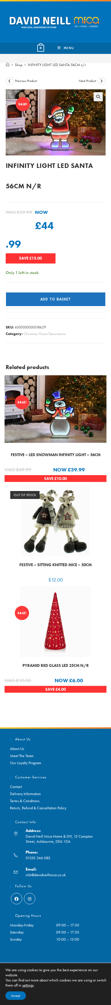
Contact (16, 786)
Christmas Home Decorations (45, 333)
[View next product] (102, 81)
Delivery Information (25, 793)
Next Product (87, 81)
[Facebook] (16, 898)
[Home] (7, 64)
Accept (15, 995)
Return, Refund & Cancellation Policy (38, 807)
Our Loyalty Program (25, 762)
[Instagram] (29, 898)
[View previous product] (10, 81)
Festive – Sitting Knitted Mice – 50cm (55, 564)
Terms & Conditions (25, 800)
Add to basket (55, 299)
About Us (17, 748)
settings (28, 985)
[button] (98, 96)
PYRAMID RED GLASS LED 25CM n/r (55, 665)
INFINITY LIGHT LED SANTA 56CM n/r (57, 64)
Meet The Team (22, 755)
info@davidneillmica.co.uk (46, 874)
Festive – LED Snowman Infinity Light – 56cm (55, 454)
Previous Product (26, 81)
